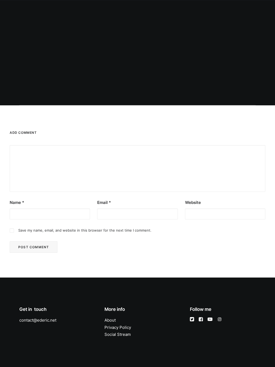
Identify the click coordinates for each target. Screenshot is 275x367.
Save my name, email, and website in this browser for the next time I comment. (84, 230)
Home (90, 10)
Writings (154, 10)
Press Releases (182, 10)
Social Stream (117, 334)
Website (193, 202)
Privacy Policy (117, 327)
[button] (229, 10)
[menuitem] (90, 10)
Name (17, 202)
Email (104, 202)
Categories (130, 10)
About (108, 10)
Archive (209, 10)
